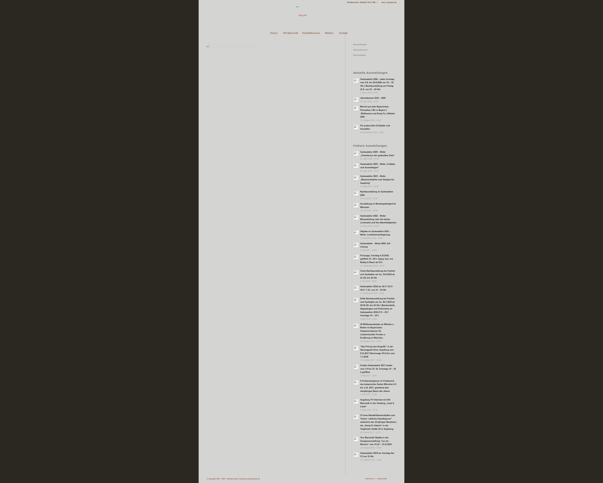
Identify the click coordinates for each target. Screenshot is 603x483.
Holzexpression (360, 50)
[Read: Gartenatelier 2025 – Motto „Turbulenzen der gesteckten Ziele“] (356, 153)
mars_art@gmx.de (389, 2)
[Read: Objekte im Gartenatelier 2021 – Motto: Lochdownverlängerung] (356, 233)
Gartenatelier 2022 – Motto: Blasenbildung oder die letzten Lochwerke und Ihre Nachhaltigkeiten (378, 219)
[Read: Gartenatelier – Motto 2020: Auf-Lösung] (356, 245)
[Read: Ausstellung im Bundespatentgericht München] (356, 205)
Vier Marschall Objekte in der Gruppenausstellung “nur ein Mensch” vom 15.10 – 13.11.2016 (376, 440)
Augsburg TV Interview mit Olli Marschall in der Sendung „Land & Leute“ (377, 403)
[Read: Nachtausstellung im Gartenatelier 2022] (356, 193)
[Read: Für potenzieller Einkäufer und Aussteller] (356, 127)
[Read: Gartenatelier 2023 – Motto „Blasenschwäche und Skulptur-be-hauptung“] (356, 177)
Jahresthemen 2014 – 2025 (373, 98)
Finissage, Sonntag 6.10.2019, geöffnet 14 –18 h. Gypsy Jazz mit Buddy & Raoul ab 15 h (376, 258)
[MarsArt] (301, 15)
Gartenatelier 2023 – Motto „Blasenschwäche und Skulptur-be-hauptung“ (377, 179)
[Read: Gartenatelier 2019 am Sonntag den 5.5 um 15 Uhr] (356, 454)
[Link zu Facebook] (207, 2)
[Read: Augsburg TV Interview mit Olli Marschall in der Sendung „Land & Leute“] (356, 401)
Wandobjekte (359, 55)
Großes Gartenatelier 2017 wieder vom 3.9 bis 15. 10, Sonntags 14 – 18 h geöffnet (378, 368)
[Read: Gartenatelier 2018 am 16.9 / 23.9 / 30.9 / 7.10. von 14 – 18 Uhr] (356, 288)
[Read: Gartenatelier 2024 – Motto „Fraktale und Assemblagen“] (356, 165)
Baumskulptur (360, 44)
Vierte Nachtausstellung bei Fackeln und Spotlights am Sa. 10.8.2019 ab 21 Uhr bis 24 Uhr (377, 274)
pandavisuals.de (253, 479)
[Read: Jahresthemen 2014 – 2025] (356, 99)
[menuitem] (260, 33)
